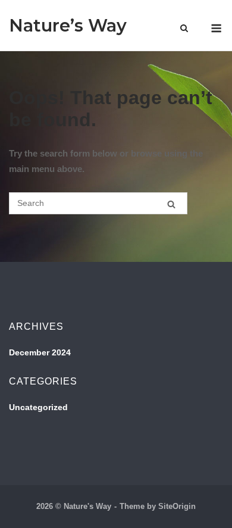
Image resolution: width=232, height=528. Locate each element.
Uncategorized (38, 407)
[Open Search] (184, 29)
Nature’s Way (68, 25)
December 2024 (40, 352)
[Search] (171, 203)
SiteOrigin (177, 506)
